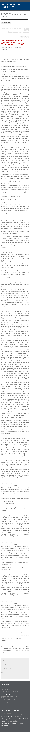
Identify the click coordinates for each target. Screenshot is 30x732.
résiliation (4, 726)
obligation (14, 721)
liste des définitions (8, 661)
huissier (17, 716)
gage (9, 713)
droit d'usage (23, 719)
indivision (22, 723)
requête (4, 716)
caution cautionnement (10, 723)
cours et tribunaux (8, 672)
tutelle (3, 714)
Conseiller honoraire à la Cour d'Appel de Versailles (9, 689)
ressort (3, 721)
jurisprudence (24, 714)
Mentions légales (6, 703)
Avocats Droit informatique (24, 36)
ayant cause (15, 718)
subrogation (6, 718)
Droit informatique (6, 698)
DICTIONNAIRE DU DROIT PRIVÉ (11, 5)
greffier (10, 716)
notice (3, 665)
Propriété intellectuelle (8, 699)
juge (8, 721)
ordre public (16, 714)
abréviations (6, 668)
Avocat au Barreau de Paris (9, 696)
